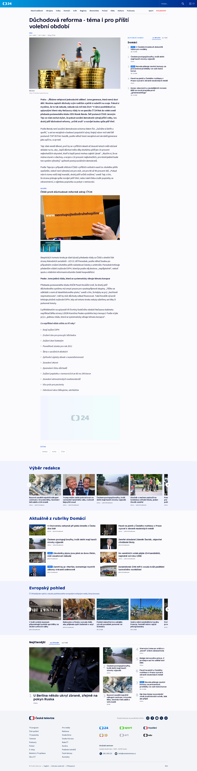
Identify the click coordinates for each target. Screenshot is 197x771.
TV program (34, 727)
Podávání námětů (69, 749)
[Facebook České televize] (152, 718)
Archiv (54, 452)
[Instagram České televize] (148, 718)
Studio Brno (66, 735)
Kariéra (65, 746)
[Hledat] (183, 3)
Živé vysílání (34, 731)
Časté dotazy (67, 753)
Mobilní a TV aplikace (37, 753)
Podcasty (131, 10)
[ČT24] (7, 3)
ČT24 (63, 452)
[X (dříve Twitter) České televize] (161, 718)
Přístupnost (71, 766)
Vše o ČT (32, 757)
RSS (166, 766)
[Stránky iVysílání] (150, 728)
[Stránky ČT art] (124, 735)
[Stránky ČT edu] (148, 735)
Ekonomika (94, 10)
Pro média (66, 727)
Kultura (121, 10)
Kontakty (65, 757)
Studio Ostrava (68, 738)
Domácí (67, 10)
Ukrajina (49, 10)
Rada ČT (65, 742)
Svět (75, 10)
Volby (58, 10)
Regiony (83, 10)
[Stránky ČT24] (103, 728)
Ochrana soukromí (57, 766)
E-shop (32, 749)
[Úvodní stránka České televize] (42, 718)
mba (30, 33)
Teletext (32, 738)
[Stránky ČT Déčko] (103, 735)
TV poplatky (34, 735)
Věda (113, 10)
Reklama (65, 731)
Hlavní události (37, 10)
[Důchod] (74, 63)
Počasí (104, 10)
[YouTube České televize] (157, 718)
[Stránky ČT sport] (126, 728)
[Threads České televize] (166, 718)
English (46, 766)
